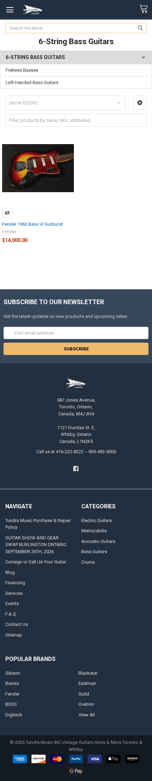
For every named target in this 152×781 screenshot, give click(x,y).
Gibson (12, 673)
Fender (12, 694)
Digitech (13, 714)
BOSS (11, 704)
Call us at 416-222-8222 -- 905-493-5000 (76, 451)
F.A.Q (10, 614)
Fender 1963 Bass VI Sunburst (32, 224)
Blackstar (88, 673)
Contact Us (16, 624)
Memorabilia (94, 530)
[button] (139, 103)
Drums (88, 562)
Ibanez (12, 683)
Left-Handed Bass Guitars (32, 82)
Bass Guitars (94, 551)
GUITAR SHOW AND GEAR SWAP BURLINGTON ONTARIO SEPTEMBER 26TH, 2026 (35, 544)
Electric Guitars (96, 520)
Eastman (87, 683)
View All (86, 714)
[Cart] (145, 9)
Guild (83, 694)
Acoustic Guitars (98, 541)
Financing (15, 582)
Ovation (86, 704)
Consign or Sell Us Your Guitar (35, 561)
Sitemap (13, 635)
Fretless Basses (22, 70)
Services (14, 593)
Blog (10, 572)
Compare (7, 213)
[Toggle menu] (9, 9)
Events (12, 603)
